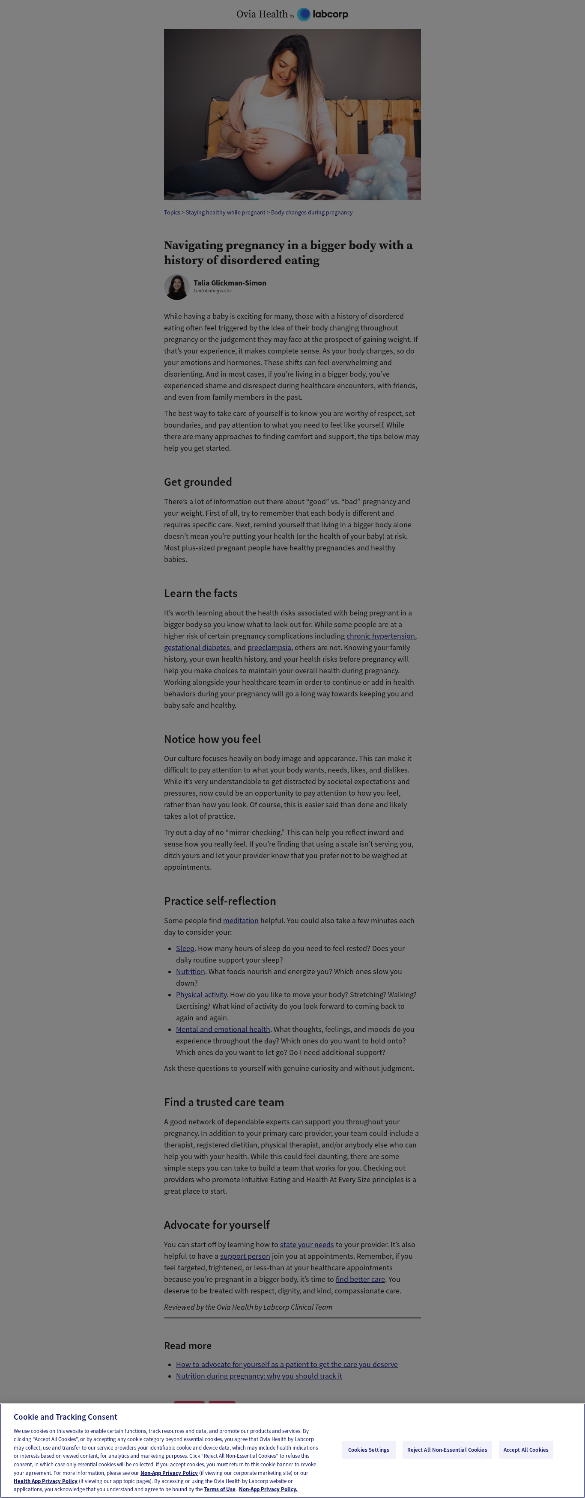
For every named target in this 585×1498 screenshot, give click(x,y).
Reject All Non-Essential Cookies (447, 1449)
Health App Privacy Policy (46, 1481)
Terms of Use (220, 1489)
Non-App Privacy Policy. (268, 1489)
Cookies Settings (368, 1449)
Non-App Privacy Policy (169, 1472)
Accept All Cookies (526, 1449)
